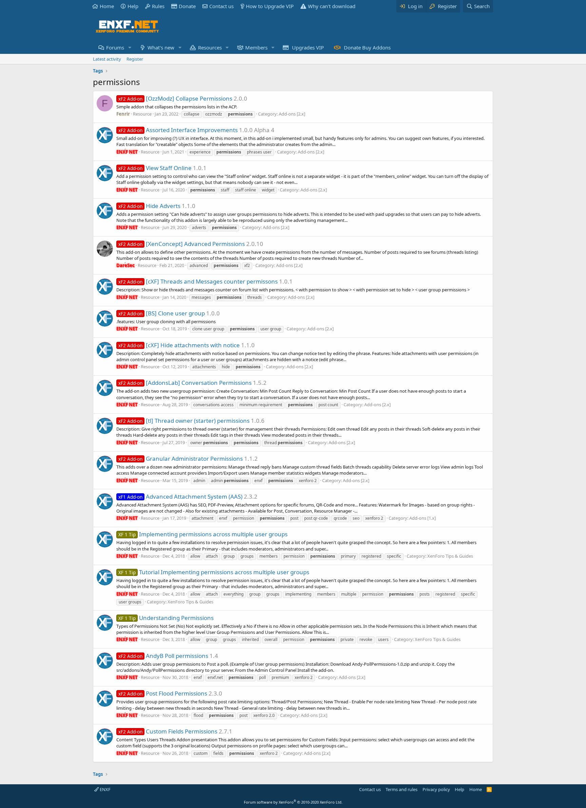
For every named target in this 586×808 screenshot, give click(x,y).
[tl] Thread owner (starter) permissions (184, 420)
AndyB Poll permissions (163, 656)
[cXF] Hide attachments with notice (179, 345)
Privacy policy (436, 789)
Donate (187, 6)
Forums (115, 47)
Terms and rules (401, 789)
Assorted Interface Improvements (178, 130)
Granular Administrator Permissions (180, 458)
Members (256, 47)
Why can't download (331, 6)
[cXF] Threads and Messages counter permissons (198, 281)
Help (133, 6)
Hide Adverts (149, 206)
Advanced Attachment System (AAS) (180, 496)
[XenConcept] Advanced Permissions (181, 244)
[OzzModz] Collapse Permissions (175, 98)
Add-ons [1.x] (422, 518)
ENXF (105, 789)
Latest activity (107, 59)
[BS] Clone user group (161, 313)
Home (107, 6)
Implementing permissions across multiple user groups (203, 534)
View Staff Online (155, 168)
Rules (158, 6)
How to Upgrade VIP (270, 6)
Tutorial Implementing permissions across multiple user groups (213, 572)
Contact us (221, 6)
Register (134, 59)
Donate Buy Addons (367, 47)
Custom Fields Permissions (167, 731)
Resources (210, 47)
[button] (129, 47)
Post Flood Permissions (162, 693)
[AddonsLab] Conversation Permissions (185, 383)
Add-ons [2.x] (292, 114)
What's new (161, 47)
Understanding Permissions (166, 618)
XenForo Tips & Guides (450, 556)
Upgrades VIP (308, 47)
